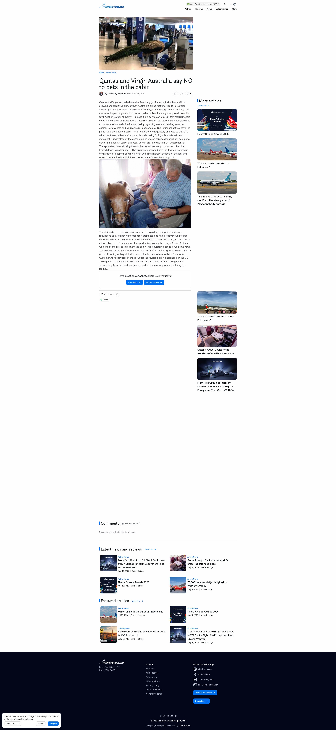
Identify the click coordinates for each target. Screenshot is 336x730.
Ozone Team (184, 725)
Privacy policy (152, 685)
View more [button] (202, 106)
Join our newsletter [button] (203, 693)
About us (150, 668)
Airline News (123, 557)
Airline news (111, 73)
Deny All (41, 723)
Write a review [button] (152, 282)
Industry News (124, 628)
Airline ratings (152, 672)
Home (101, 73)
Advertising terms (154, 693)
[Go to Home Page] (111, 7)
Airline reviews (153, 681)
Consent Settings (12, 723)
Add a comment (131, 524)
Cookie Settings (170, 716)
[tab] (188, 9)
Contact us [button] (132, 282)
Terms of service (154, 689)
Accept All (53, 723)
